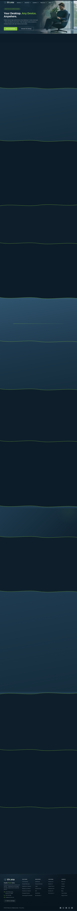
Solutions (19, 2)
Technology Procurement (27, 895)
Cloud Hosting (25, 881)
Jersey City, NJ (51, 886)
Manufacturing (38, 888)
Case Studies (64, 893)
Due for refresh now (21, 657)
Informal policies (48, 680)
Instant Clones (26, 267)
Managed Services (26, 893)
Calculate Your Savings (26, 28)
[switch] (38, 165)
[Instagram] (69, 908)
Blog (62, 890)
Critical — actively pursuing (23, 671)
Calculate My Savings (38, 582)
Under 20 (35, 637)
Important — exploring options (37, 671)
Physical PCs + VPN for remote (36, 624)
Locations (35, 2)
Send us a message (11, 900)
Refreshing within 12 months (33, 657)
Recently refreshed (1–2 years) (48, 657)
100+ (19, 637)
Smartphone (42, 112)
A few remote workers (42, 647)
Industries (27, 2)
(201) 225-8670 (66, 2)
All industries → (38, 895)
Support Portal (64, 895)
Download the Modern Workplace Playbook (14, 531)
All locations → (51, 893)
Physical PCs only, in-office (23, 624)
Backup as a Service (26, 888)
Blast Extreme (17, 267)
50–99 (24, 637)
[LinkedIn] (60, 908)
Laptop (26, 112)
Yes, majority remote (21, 647)
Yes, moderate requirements (36, 680)
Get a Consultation (10, 28)
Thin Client (52, 112)
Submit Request (38, 862)
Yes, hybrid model (32, 647)
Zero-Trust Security (60, 267)
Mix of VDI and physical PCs (51, 624)
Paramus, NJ (50, 881)
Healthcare (37, 881)
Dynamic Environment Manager (47, 267)
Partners (63, 886)
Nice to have (48, 671)
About (50, 2)
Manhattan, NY (51, 888)
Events (62, 888)
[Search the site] (71, 2)
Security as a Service (26, 890)
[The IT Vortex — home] (9, 3)
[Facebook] (66, 908)
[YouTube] (72, 908)
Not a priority (56, 671)
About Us (63, 881)
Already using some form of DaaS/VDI (25, 627)
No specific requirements (22, 684)
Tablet (34, 112)
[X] (63, 908)
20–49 (29, 637)
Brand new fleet (21, 661)
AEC (36, 890)
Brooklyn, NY (50, 890)
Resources (43, 2)
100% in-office (52, 647)
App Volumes (35, 267)
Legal (36, 886)
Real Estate (37, 893)
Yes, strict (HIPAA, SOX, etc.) (23, 680)
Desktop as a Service (26, 886)
